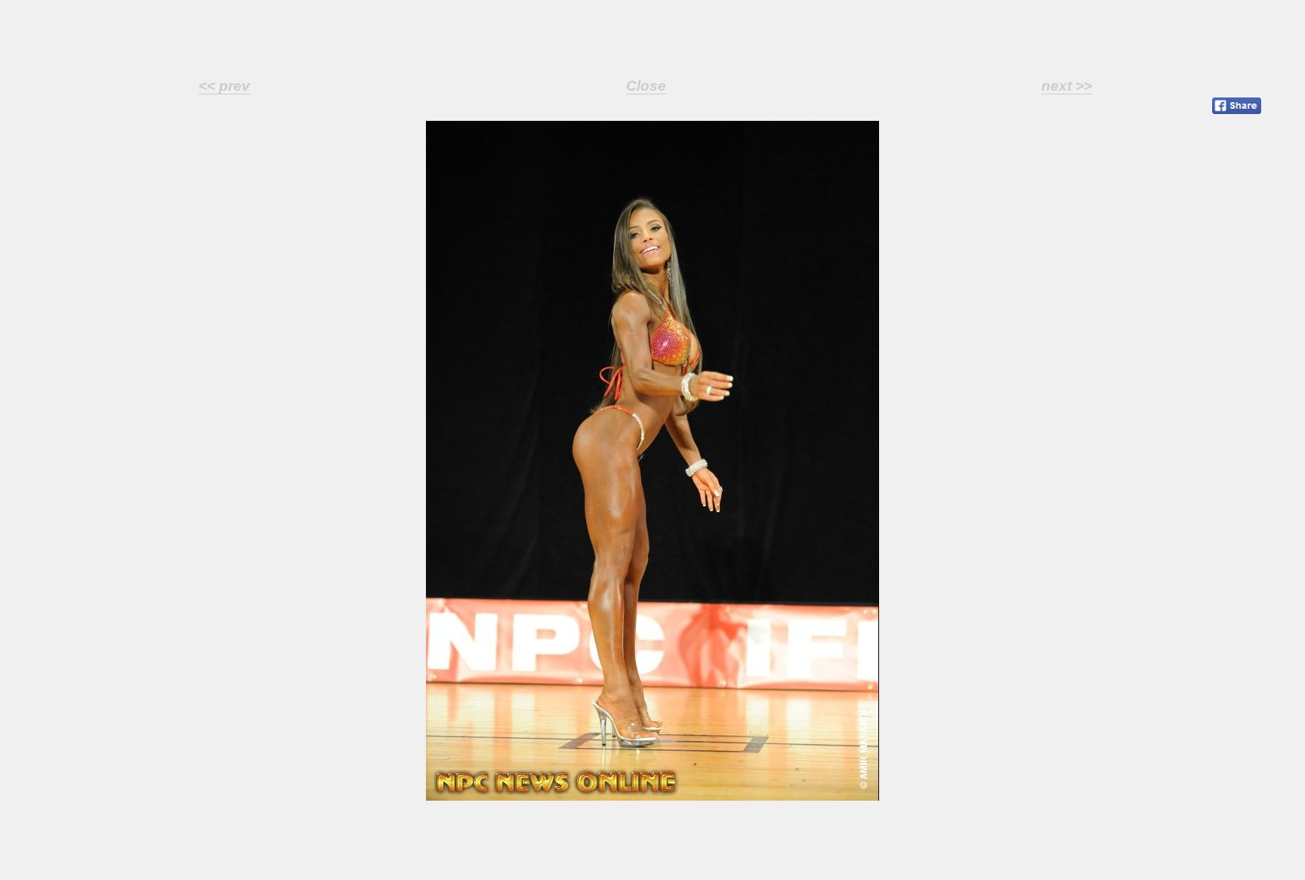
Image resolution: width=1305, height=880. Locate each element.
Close (646, 86)
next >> (1066, 86)
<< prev (224, 86)
